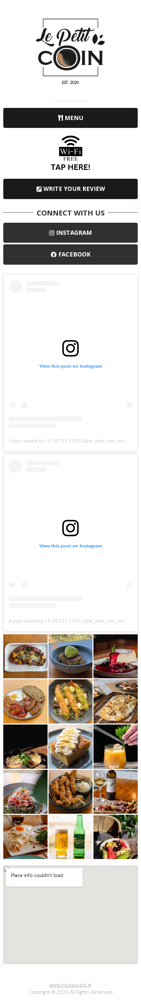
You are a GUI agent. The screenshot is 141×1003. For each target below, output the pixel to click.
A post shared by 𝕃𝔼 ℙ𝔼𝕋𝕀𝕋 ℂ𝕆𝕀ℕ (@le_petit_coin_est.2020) (73, 440)
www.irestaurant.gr (70, 984)
